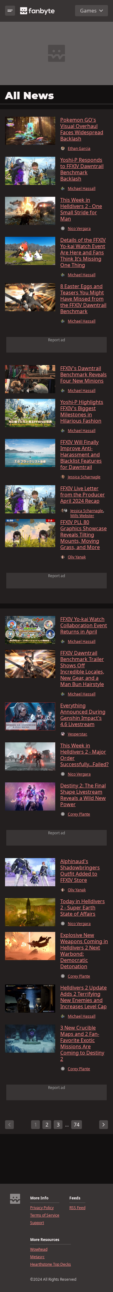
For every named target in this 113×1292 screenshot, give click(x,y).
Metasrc (37, 1256)
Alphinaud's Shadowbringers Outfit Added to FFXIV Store (80, 870)
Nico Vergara (79, 228)
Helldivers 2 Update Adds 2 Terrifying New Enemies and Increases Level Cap (83, 997)
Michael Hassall (81, 188)
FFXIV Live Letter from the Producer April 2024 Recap (82, 494)
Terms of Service (44, 1215)
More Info (39, 1198)
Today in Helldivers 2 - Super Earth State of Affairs (82, 907)
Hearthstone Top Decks (50, 1264)
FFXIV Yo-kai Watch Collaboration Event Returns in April (83, 625)
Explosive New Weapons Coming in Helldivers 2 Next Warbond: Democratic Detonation (84, 950)
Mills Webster (82, 515)
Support (37, 1222)
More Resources (44, 1239)
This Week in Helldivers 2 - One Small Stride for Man (81, 209)
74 (76, 1124)
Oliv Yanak (77, 557)
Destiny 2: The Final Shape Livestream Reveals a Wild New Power (83, 794)
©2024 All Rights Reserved (53, 1279)
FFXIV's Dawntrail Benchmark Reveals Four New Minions (83, 374)
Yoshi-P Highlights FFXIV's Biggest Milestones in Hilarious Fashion (81, 411)
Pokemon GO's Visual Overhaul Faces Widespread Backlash (81, 129)
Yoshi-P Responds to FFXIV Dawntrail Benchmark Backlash (82, 169)
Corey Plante (79, 814)
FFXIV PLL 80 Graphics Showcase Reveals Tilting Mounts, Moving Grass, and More (83, 534)
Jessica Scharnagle (84, 477)
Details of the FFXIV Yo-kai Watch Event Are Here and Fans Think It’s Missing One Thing (83, 252)
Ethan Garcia (79, 148)
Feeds (74, 1198)
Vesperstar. (77, 734)
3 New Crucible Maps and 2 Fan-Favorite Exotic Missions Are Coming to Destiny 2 (82, 1043)
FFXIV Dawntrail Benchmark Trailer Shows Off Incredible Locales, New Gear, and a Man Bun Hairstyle (82, 668)
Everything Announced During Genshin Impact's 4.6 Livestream (82, 714)
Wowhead (38, 1249)
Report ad (56, 340)
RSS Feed (77, 1207)
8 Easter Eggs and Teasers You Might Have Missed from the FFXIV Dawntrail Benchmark (83, 298)
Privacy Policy (42, 1207)
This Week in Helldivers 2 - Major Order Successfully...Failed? (84, 754)
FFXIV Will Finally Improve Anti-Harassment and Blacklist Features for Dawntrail (81, 454)
